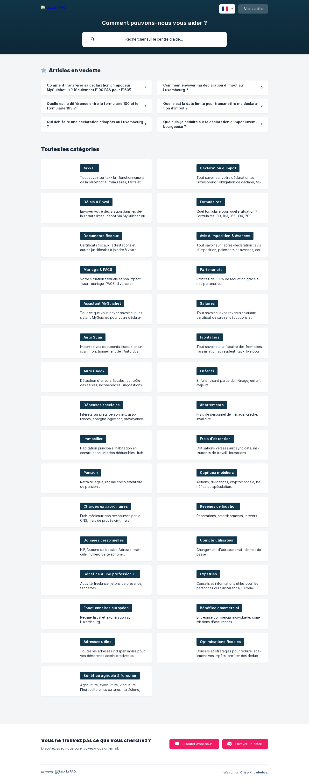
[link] (96, 87)
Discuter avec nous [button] (198, 744)
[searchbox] (154, 39)
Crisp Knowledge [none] (253, 772)
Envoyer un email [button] (248, 744)
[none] (53, 8)
